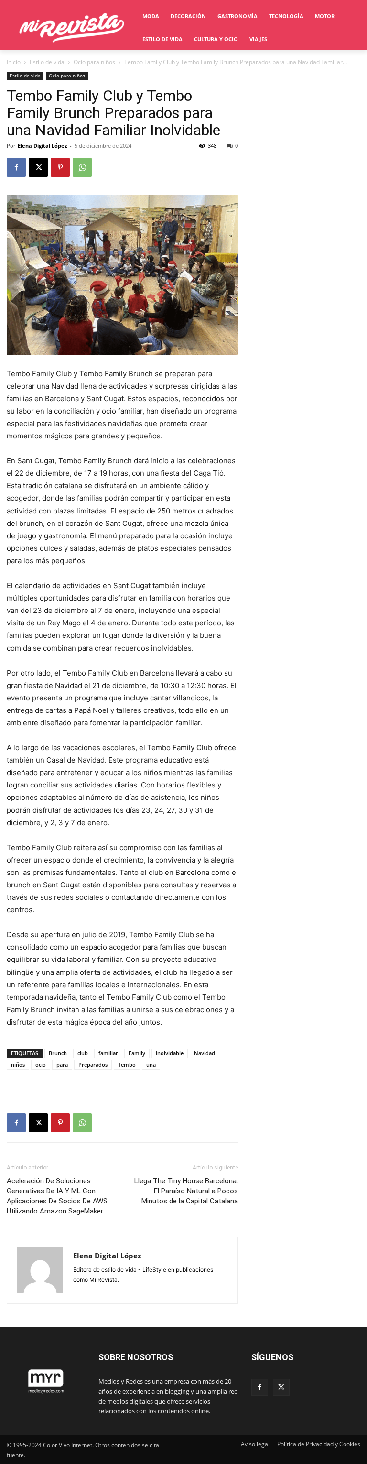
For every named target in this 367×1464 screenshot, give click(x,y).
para (62, 1064)
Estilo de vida (47, 62)
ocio (40, 1064)
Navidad (204, 1053)
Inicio (14, 62)
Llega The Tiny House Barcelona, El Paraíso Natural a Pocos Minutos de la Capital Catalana (186, 1191)
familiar (108, 1053)
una (151, 1064)
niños (18, 1064)
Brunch (58, 1053)
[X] (38, 167)
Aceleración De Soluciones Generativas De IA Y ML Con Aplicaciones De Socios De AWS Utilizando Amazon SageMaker (57, 1196)
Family (137, 1053)
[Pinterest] (60, 167)
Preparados (93, 1064)
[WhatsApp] (82, 167)
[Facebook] (16, 167)
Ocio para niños (94, 62)
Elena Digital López (42, 145)
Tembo (127, 1064)
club (82, 1053)
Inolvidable (170, 1053)
